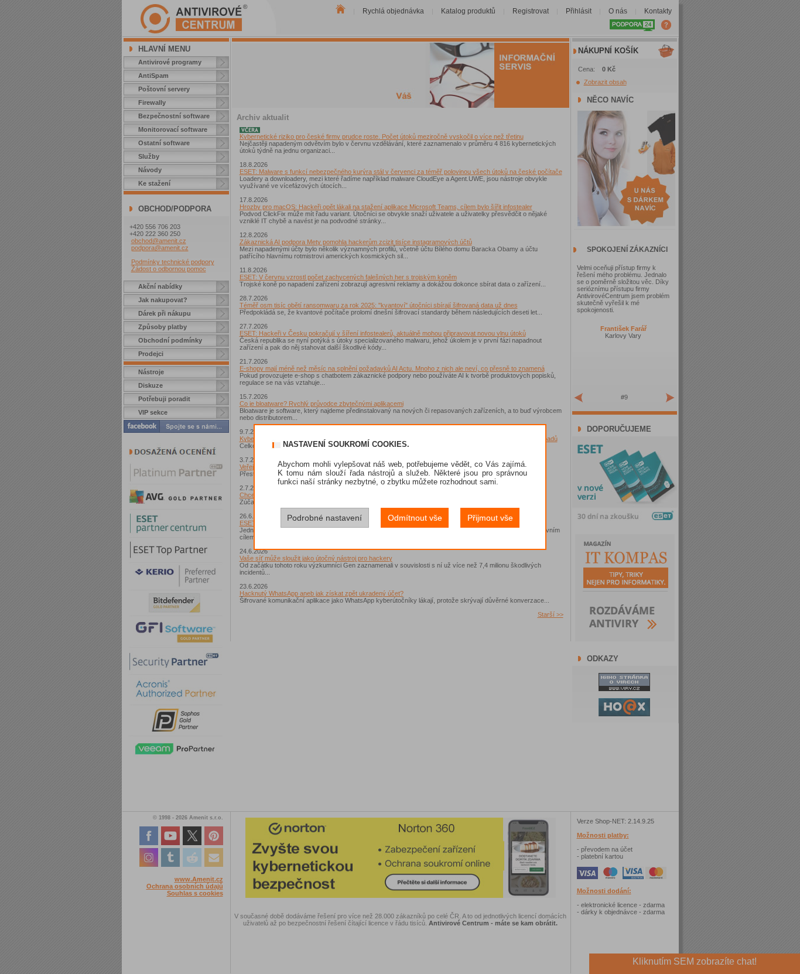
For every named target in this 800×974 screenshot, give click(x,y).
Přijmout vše (490, 517)
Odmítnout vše (415, 517)
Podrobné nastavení (324, 517)
